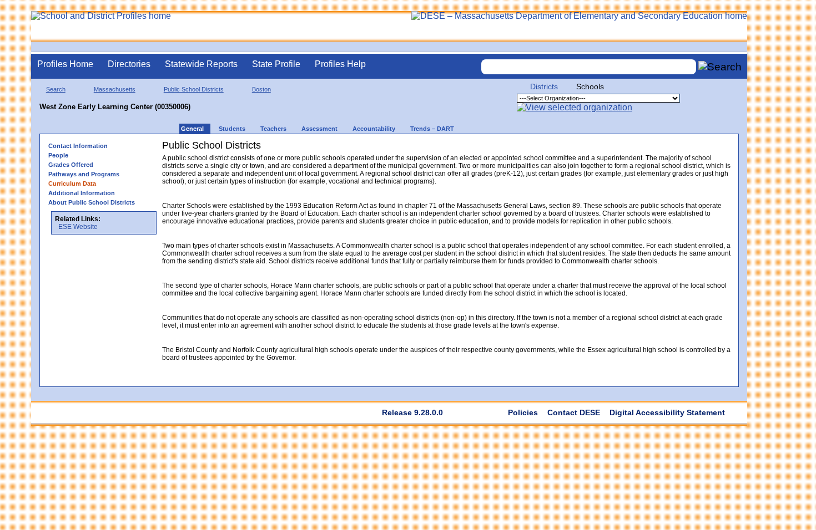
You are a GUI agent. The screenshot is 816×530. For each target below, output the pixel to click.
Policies (523, 412)
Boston (261, 89)
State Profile (276, 64)
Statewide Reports (201, 64)
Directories (129, 64)
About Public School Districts (91, 202)
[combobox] (589, 66)
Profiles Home (65, 64)
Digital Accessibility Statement (667, 412)
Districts (544, 86)
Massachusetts (114, 89)
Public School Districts (194, 89)
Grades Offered (70, 164)
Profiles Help (340, 64)
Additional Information (81, 193)
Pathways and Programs (83, 174)
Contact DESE (573, 412)
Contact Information (78, 145)
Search (56, 89)
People (58, 155)
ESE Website (78, 227)
